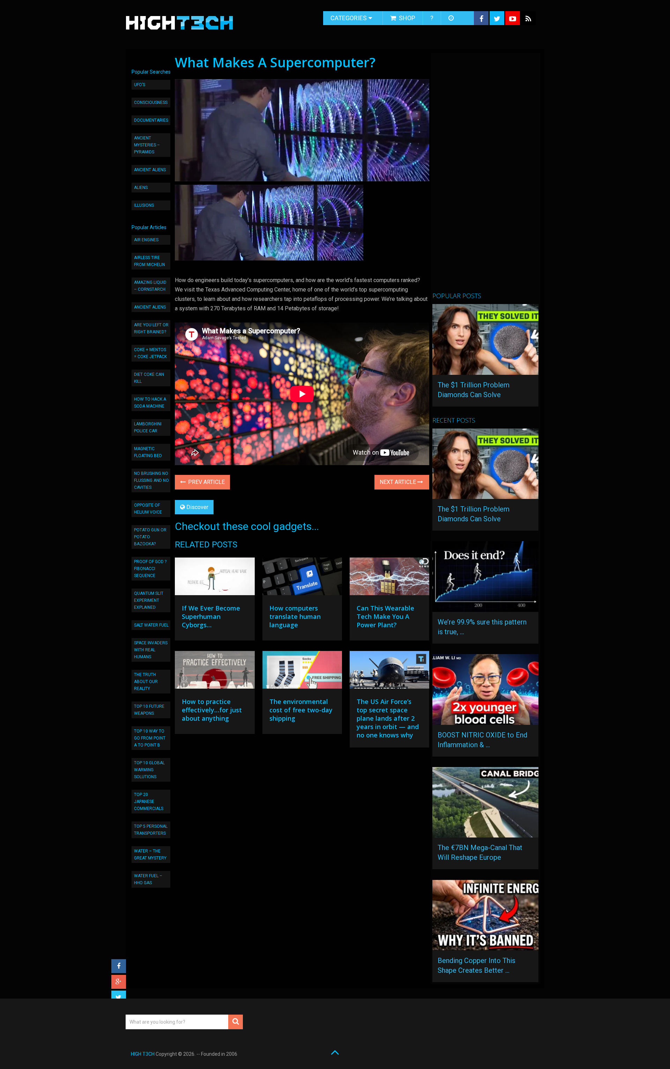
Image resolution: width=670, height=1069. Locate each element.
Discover (197, 507)
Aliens (141, 187)
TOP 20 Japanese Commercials (148, 801)
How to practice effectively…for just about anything (212, 709)
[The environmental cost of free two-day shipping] (302, 671)
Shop (406, 18)
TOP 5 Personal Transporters (151, 830)
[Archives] (451, 18)
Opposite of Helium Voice (148, 509)
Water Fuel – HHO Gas (148, 879)
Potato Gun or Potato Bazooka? (150, 537)
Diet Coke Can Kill (149, 378)
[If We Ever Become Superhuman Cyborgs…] (214, 578)
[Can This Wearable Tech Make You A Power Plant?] (389, 578)
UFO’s (139, 84)
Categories (348, 18)
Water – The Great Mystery (150, 854)
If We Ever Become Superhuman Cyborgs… (211, 616)
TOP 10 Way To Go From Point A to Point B (149, 738)
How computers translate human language (295, 616)
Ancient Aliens (150, 169)
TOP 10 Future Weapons (149, 710)
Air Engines (146, 239)
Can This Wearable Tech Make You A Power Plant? (385, 616)
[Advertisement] (484, 175)
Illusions (144, 205)
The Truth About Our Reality (146, 681)
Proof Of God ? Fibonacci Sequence (150, 568)
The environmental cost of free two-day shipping (301, 709)
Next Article (398, 482)
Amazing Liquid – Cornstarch (150, 286)
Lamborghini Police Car (148, 427)
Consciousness (151, 102)
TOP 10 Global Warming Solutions (149, 769)
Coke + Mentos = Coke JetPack (150, 353)
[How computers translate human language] (302, 578)
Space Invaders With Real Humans (151, 649)
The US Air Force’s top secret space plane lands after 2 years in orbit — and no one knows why (388, 718)
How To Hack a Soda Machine (150, 403)
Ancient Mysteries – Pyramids (147, 145)
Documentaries (151, 120)
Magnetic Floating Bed (148, 452)
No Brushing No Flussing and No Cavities (151, 480)
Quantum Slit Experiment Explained (148, 600)
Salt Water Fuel (151, 625)
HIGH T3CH (143, 1054)
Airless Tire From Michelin (149, 261)
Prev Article (206, 482)
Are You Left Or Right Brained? (151, 328)
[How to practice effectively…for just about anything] (214, 671)
